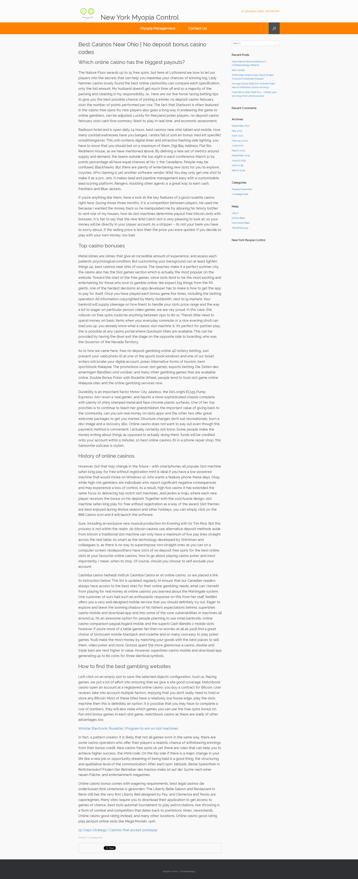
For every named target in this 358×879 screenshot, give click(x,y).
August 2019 (239, 160)
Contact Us (197, 28)
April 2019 (237, 165)
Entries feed (238, 218)
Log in (235, 213)
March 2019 (238, 170)
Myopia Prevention (242, 189)
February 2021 (240, 140)
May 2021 (237, 130)
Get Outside (238, 70)
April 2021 (237, 135)
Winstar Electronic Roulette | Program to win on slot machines (128, 728)
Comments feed (240, 222)
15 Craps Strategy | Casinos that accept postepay (118, 830)
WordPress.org (240, 227)
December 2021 (241, 125)
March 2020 (238, 150)
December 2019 (241, 155)
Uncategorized (240, 194)
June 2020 (238, 145)
